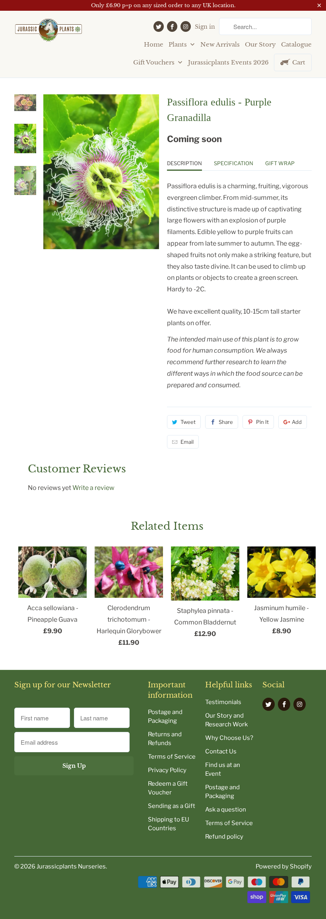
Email (187, 442)
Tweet (188, 422)
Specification (233, 163)
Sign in (205, 26)
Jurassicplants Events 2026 (228, 62)
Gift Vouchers (154, 62)
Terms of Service (172, 756)
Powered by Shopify (284, 866)
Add (297, 422)
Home (153, 44)
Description (184, 163)
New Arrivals (220, 44)
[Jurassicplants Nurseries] (48, 33)
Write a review (93, 488)
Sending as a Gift (171, 806)
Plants (178, 44)
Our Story (260, 44)
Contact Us (221, 751)
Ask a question (225, 809)
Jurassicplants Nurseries (71, 866)
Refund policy (224, 836)
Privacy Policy (167, 770)
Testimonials (223, 702)
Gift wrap (280, 163)
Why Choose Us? (229, 737)
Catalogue (296, 44)
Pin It (262, 422)
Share (226, 422)
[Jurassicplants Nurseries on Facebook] (172, 26)
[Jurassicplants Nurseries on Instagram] (185, 26)
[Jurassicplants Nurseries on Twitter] (158, 26)
